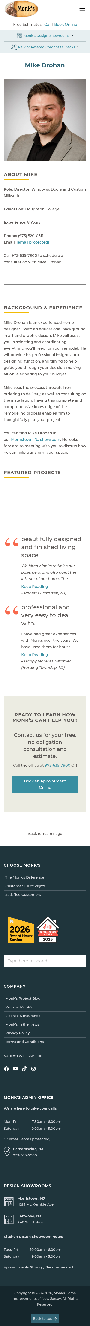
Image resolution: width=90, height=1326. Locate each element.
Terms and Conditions (24, 1041)
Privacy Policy (17, 1033)
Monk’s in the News (22, 1024)
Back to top (42, 1319)
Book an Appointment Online (45, 784)
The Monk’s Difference (24, 877)
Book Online (65, 24)
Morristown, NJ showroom (35, 439)
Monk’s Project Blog (22, 998)
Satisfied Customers (23, 894)
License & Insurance (22, 1015)
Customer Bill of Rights (25, 886)
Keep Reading (34, 586)
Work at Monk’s (19, 1007)
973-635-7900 (57, 765)
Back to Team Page (45, 833)
